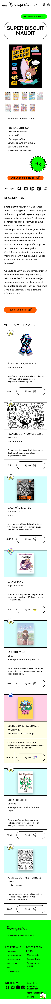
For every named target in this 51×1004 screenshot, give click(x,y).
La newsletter (13, 971)
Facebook (7, 987)
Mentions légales (35, 992)
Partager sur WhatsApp (39, 188)
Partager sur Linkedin (32, 188)
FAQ (9, 967)
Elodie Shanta (26, 118)
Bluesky (12, 987)
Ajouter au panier (22, 178)
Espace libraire (34, 959)
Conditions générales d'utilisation (32, 986)
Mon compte (33, 955)
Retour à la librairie (36, 16)
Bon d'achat (12, 963)
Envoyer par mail (45, 188)
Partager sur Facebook (19, 188)
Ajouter (28, 391)
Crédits (30, 996)
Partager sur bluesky (25, 188)
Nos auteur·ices (14, 955)
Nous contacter (14, 959)
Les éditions (12, 951)
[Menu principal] (4, 5)
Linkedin (18, 987)
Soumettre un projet (33, 964)
